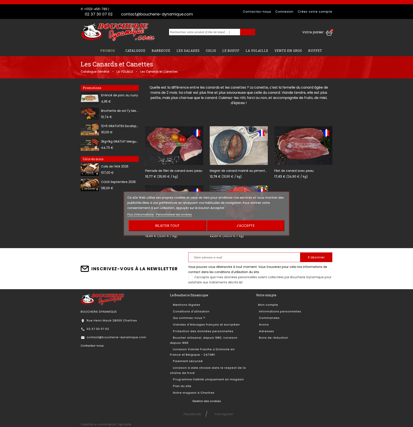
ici (240, 282)
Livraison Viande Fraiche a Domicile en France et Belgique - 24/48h (202, 351)
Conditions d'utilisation (191, 311)
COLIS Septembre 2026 (118, 182)
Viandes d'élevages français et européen (206, 325)
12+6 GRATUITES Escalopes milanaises (129, 126)
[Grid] (151, 113)
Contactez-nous (257, 11)
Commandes (269, 318)
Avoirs (263, 325)
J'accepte (245, 225)
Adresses (266, 331)
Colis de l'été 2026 (114, 166)
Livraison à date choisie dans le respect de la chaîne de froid (208, 370)
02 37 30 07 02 (99, 14)
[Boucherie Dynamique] (102, 299)
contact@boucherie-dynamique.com (157, 14)
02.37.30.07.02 (98, 329)
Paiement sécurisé (187, 361)
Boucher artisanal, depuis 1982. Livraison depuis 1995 (203, 340)
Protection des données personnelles (202, 331)
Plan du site (181, 386)
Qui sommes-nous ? (188, 318)
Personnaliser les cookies (174, 214)
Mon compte (268, 305)
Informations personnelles (279, 311)
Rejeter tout (167, 225)
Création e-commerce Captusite (106, 424)
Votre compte (266, 295)
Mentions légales (186, 305)
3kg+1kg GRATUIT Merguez (120, 141)
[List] (158, 113)
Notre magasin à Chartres (193, 393)
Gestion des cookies (206, 401)
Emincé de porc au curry (119, 95)
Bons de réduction (273, 338)
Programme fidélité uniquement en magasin (208, 379)
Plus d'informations (140, 214)
